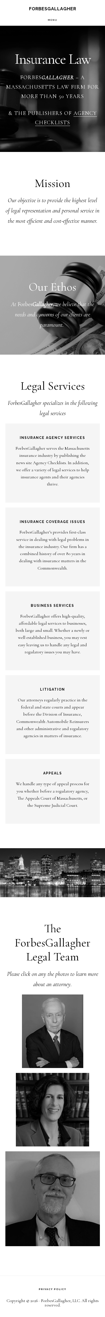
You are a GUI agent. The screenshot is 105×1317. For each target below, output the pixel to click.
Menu (52, 20)
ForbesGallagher (52, 8)
